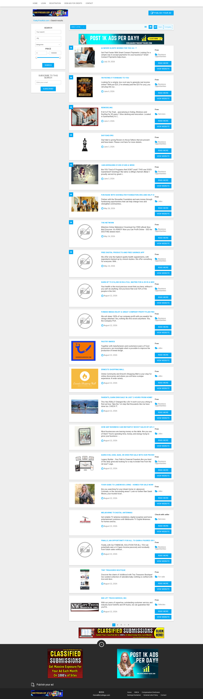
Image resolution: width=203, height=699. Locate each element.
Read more (163, 63)
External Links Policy (151, 695)
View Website (163, 69)
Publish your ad (162, 13)
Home (35, 3)
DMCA (136, 692)
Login (43, 3)
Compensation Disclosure (151, 692)
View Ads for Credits (73, 3)
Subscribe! (48, 89)
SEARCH (48, 65)
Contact (89, 3)
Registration (55, 3)
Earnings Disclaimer (134, 695)
